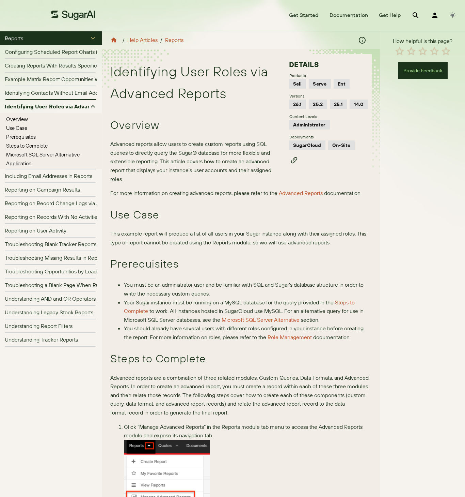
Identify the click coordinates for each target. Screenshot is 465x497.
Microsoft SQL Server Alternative (43, 154)
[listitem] (51, 52)
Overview (17, 119)
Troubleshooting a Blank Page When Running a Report (69, 285)
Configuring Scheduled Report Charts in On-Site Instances (74, 51)
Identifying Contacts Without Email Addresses (59, 92)
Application (19, 163)
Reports (174, 39)
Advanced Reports (301, 193)
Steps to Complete (27, 145)
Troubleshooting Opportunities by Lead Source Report (69, 271)
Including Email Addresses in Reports (48, 175)
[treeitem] (50, 119)
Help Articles (142, 39)
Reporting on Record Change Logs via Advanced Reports (72, 203)
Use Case (16, 128)
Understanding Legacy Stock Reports (49, 312)
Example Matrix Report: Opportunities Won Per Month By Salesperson (88, 79)
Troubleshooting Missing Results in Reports (55, 257)
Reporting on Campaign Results (42, 189)
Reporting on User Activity (35, 230)
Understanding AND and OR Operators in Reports (63, 298)
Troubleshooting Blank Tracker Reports (50, 244)
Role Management (290, 337)
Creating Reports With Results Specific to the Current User (74, 65)
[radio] (399, 51)
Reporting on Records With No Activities (52, 216)
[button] (51, 38)
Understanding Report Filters (39, 325)
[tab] (304, 15)
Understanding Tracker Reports (41, 339)
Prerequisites (21, 137)
